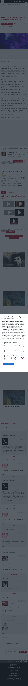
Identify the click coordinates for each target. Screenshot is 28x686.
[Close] (25, 317)
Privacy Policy (22, 369)
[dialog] (14, 343)
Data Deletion (6, 369)
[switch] (22, 346)
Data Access (14, 369)
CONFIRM (8, 363)
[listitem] (14, 343)
